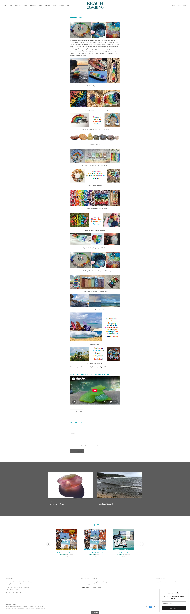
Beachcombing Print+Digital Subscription (95, 552)
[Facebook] (6, 593)
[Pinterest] (17, 593)
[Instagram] (13, 593)
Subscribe (173, 608)
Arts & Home (33, 5)
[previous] (48, 544)
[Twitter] (10, 593)
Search (179, 5)
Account (173, 5)
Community (47, 5)
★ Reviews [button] (95, 612)
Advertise (61, 5)
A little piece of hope (57, 504)
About (54, 5)
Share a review (85, 587)
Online (40, 5)
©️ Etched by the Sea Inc (11, 604)
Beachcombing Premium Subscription (66, 552)
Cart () (184, 5)
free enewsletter (18, 584)
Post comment (77, 451)
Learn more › (99, 584)
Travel (25, 5)
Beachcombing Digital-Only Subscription (124, 552)
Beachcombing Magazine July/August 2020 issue (96, 367)
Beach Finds (17, 5)
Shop (11, 5)
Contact (68, 5)
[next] (141, 544)
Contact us (8, 582)
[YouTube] (20, 593)
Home (5, 5)
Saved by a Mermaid (106, 504)
